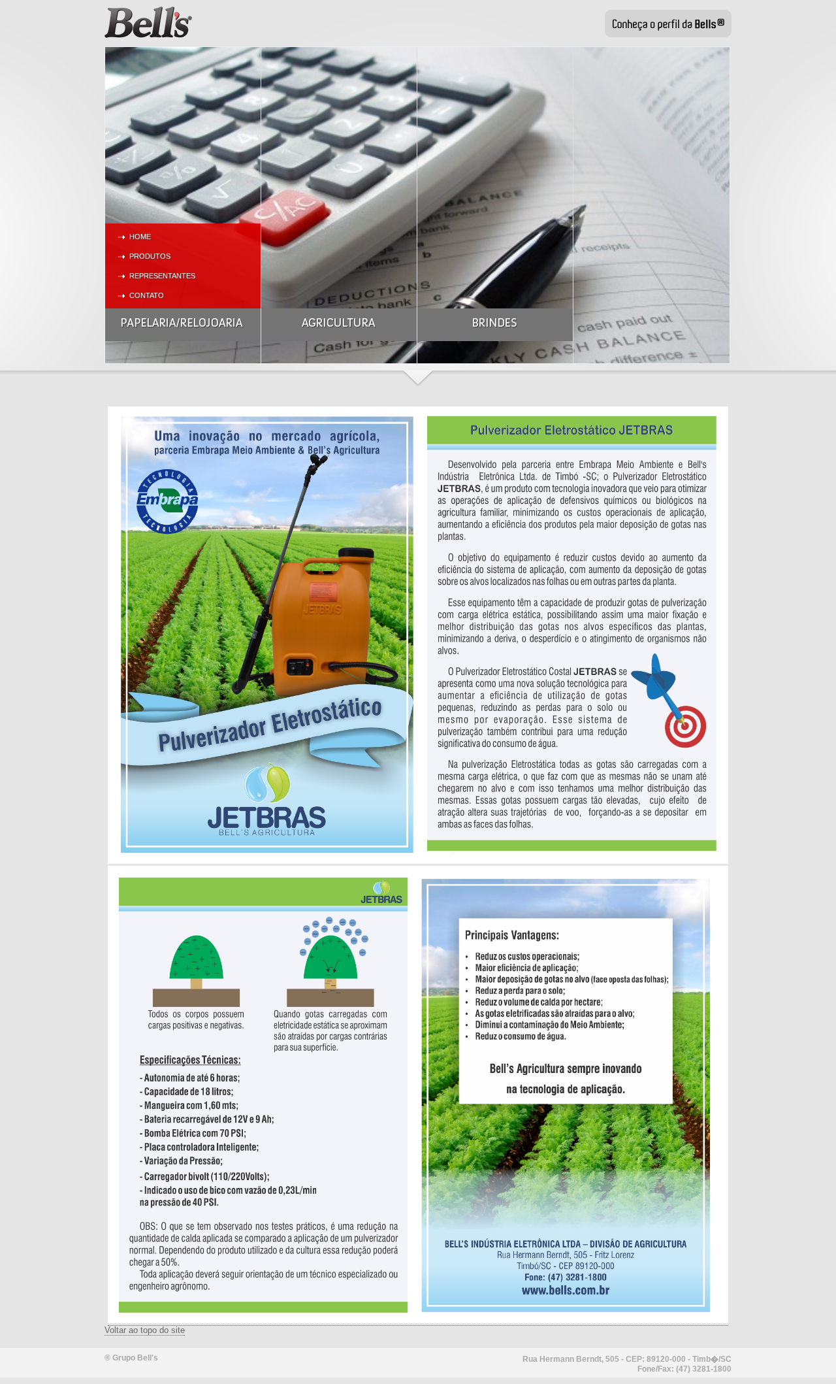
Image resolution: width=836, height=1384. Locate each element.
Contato (146, 295)
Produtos (149, 256)
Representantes (162, 276)
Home (140, 236)
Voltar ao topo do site (144, 1330)
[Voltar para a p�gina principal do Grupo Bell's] (148, 35)
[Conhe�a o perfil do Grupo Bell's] (668, 34)
